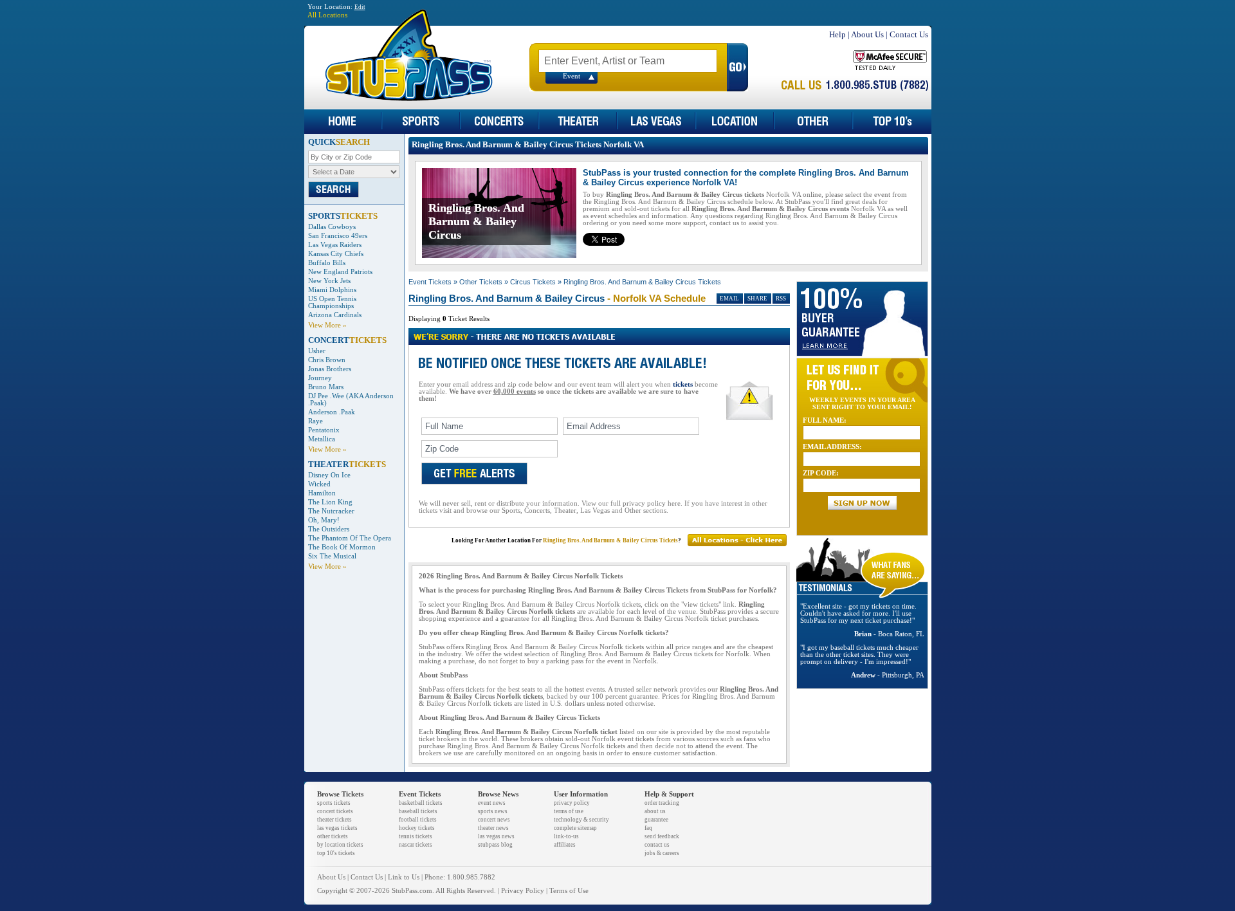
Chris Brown (326, 359)
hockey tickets (417, 828)
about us (655, 811)
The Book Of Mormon (342, 547)
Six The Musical (332, 556)
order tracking (662, 803)
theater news (493, 828)
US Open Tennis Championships (332, 302)
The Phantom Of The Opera (349, 538)
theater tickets (334, 819)
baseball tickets (418, 811)
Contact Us (909, 34)
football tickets (418, 819)
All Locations (327, 15)
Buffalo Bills (326, 262)
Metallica (321, 439)
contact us (657, 845)
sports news (493, 811)
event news (492, 803)
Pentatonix (324, 430)
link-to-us (566, 836)
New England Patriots (340, 271)
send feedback (662, 836)
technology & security (581, 819)
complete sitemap (575, 828)
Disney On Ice (329, 475)
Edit (359, 7)
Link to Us (403, 877)
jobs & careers (662, 853)
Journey (320, 378)
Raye (315, 421)
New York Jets (329, 280)
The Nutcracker (331, 511)
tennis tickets (415, 836)
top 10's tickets (336, 853)
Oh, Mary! (324, 520)
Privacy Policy (522, 890)
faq (648, 828)
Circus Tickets (533, 282)
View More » (327, 325)
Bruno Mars (325, 387)
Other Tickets (480, 282)
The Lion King (330, 502)
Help (837, 34)
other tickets (332, 836)
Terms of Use (569, 890)
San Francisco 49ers (337, 235)
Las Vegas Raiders (334, 244)
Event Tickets (430, 282)
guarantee (656, 819)
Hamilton (322, 493)
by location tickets (340, 845)
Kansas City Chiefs (335, 253)
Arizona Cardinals (334, 314)
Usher (316, 350)
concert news (494, 819)
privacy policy (572, 803)
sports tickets (334, 803)
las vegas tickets (337, 828)
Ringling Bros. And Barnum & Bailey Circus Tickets (642, 282)
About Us (867, 34)
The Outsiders (328, 529)
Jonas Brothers (329, 369)
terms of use (568, 811)
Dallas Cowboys (332, 226)
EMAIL (729, 298)
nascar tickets (415, 845)
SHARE (757, 298)
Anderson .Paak (331, 412)
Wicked (319, 484)
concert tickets (335, 811)
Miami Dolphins (332, 289)
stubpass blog (495, 845)
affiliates (565, 845)
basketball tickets (421, 803)
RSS (781, 298)
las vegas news (496, 836)
